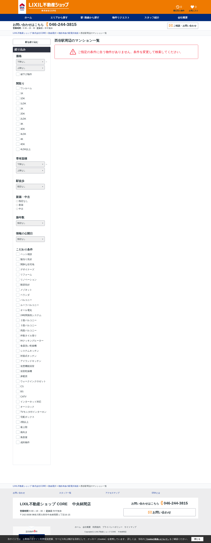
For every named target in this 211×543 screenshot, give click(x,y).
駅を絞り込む (31, 42)
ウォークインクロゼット (33, 381)
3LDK (23, 134)
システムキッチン (29, 350)
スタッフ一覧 (65, 493)
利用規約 (97, 527)
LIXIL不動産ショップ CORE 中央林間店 (55, 504)
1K (21, 93)
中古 (21, 208)
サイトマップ (130, 527)
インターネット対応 (30, 401)
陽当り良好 (26, 259)
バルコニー (26, 300)
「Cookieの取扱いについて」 (157, 539)
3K (21, 123)
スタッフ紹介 (151, 17)
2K (21, 108)
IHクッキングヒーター (32, 340)
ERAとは (156, 493)
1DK (22, 98)
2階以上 (24, 422)
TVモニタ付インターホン (33, 411)
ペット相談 (26, 254)
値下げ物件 (26, 74)
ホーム (28, 17)
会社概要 (183, 17)
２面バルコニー (28, 320)
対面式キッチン (28, 356)
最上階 (23, 427)
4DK (22, 144)
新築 (21, 205)
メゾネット (26, 289)
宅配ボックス (27, 417)
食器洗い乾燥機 (28, 345)
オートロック (27, 406)
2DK (22, 113)
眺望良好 (25, 284)
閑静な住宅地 (27, 264)
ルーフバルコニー (29, 305)
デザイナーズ (27, 269)
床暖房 (23, 376)
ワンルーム (26, 88)
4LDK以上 (25, 149)
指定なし (23, 201)
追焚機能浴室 (27, 366)
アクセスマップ (113, 493)
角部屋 (23, 437)
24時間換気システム (30, 315)
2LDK (23, 118)
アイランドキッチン (30, 361)
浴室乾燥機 (26, 371)
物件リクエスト (121, 17)
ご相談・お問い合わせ (184, 25)
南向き (23, 432)
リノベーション (28, 279)
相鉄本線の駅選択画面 (68, 33)
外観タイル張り (28, 335)
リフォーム (26, 274)
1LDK (23, 103)
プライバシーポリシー (112, 527)
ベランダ (25, 295)
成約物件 (25, 442)
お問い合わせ (19, 493)
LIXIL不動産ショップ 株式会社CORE (29, 33)
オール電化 (26, 310)
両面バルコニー (28, 330)
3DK (22, 129)
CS (22, 386)
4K (21, 139)
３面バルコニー (28, 325)
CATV (23, 396)
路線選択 (52, 33)
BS (21, 391)
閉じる (197, 539)
